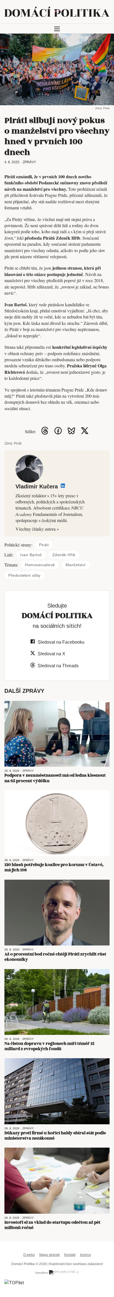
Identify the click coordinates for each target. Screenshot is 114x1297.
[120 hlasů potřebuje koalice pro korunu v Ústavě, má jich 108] (57, 823)
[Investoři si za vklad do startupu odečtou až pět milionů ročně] (57, 1181)
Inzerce (85, 1255)
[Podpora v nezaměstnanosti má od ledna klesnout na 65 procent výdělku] (57, 734)
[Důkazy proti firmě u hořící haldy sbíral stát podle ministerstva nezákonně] (57, 1091)
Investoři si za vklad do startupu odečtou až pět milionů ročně (52, 1225)
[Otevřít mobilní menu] (57, 29)
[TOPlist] (14, 1282)
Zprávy (29, 162)
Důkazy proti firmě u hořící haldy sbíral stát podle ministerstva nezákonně (55, 1136)
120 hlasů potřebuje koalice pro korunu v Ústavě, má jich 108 (54, 867)
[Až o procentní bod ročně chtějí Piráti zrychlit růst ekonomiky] (57, 913)
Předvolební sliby (24, 575)
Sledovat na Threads (58, 665)
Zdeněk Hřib (64, 555)
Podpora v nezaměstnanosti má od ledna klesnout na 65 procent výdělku (55, 778)
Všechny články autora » (37, 529)
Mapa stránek (49, 1255)
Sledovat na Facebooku (61, 642)
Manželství (76, 565)
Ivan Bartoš (31, 555)
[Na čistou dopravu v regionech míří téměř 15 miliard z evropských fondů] (57, 1002)
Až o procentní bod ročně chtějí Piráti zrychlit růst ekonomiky (55, 957)
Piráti (44, 545)
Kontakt (70, 1255)
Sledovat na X (51, 653)
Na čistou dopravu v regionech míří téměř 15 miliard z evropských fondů (49, 1046)
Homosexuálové (40, 565)
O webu (29, 1255)
